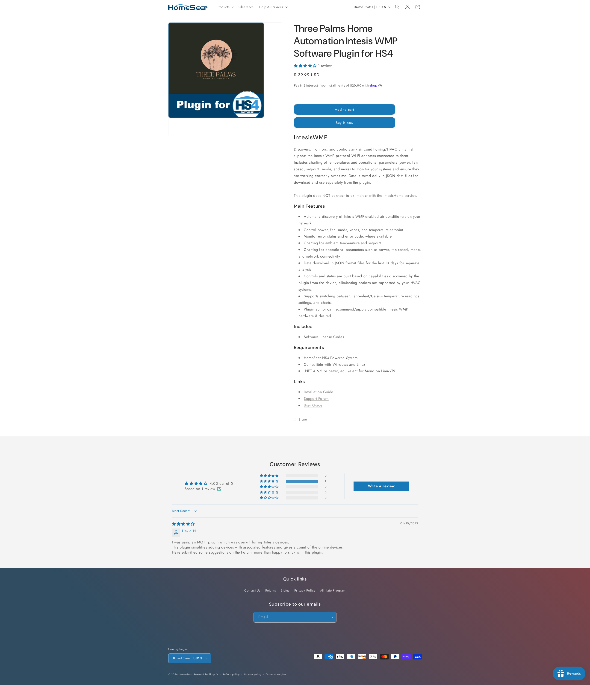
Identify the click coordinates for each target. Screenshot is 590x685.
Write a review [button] (381, 486)
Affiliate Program (333, 590)
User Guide (313, 405)
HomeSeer (186, 674)
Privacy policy (252, 674)
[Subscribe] (331, 617)
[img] (183, 524)
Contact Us (252, 590)
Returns (270, 590)
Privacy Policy (304, 590)
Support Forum (316, 398)
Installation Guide (318, 392)
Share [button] (302, 419)
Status (285, 590)
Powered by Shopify (206, 674)
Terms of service (276, 674)
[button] (225, 7)
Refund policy (231, 674)
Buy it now (345, 122)
